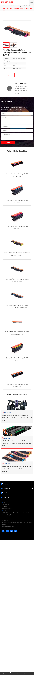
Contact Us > (9, 75)
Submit (8, 143)
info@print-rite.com (7, 508)
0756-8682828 (5, 504)
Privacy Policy (10, 526)
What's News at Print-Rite (17, 394)
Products (10, 6)
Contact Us (5, 497)
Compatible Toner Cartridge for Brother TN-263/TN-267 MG (17, 9)
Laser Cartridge (17, 6)
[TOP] (30, 673)
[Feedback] (23, 673)
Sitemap (4, 526)
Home (4, 6)
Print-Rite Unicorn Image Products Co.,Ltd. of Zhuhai (14, 522)
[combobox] (17, 130)
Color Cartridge (27, 6)
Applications (6, 488)
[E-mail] (17, 673)
